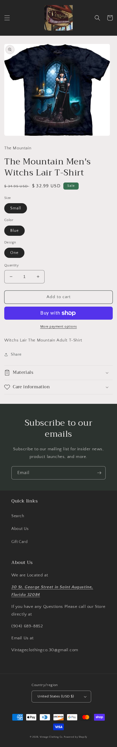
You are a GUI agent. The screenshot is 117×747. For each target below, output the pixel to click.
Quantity (11, 265)
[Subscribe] (99, 472)
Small (15, 208)
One (14, 253)
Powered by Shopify (75, 737)
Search (17, 516)
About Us (20, 529)
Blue (14, 230)
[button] (7, 18)
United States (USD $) (55, 696)
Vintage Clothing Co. (51, 737)
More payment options (58, 326)
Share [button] (16, 354)
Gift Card (19, 542)
